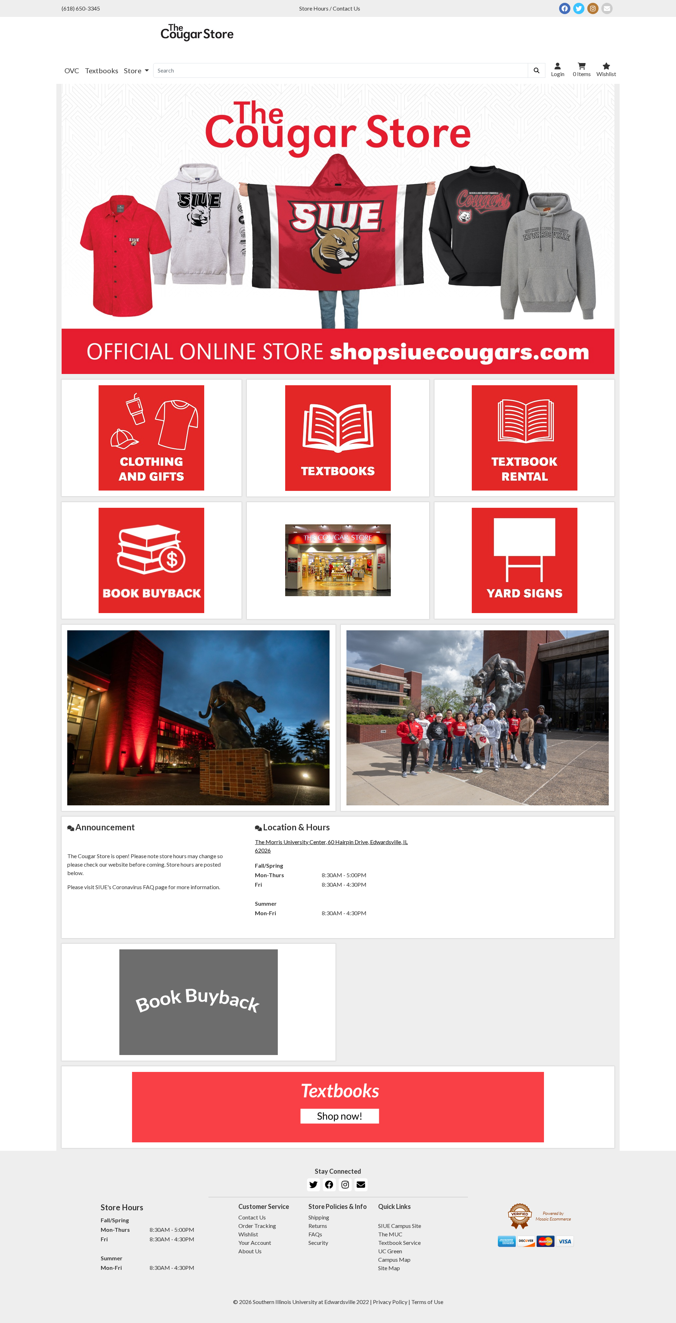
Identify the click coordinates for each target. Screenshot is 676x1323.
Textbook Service (399, 1242)
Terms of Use (427, 1301)
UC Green (390, 1251)
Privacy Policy (390, 1301)
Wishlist (248, 1234)
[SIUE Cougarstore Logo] (197, 37)
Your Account (254, 1242)
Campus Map (394, 1259)
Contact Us (252, 1217)
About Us (250, 1251)
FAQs (315, 1234)
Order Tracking (257, 1225)
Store (133, 70)
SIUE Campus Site (399, 1225)
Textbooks (101, 70)
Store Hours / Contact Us (329, 8)
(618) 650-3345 (81, 8)
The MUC (390, 1234)
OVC (71, 70)
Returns (317, 1225)
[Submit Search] (536, 70)
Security (318, 1242)
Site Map (389, 1268)
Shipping (318, 1217)
